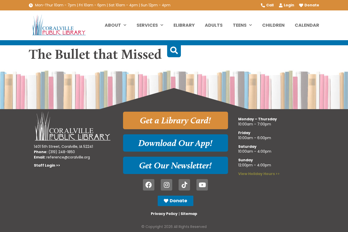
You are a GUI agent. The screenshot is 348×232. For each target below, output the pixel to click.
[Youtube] (202, 185)
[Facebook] (148, 185)
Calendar (307, 25)
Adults (214, 25)
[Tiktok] (184, 185)
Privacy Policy (164, 213)
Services (147, 25)
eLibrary (184, 25)
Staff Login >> (47, 165)
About (113, 25)
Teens (240, 25)
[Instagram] (166, 185)
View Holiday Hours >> (259, 173)
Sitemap (189, 213)
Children (273, 25)
